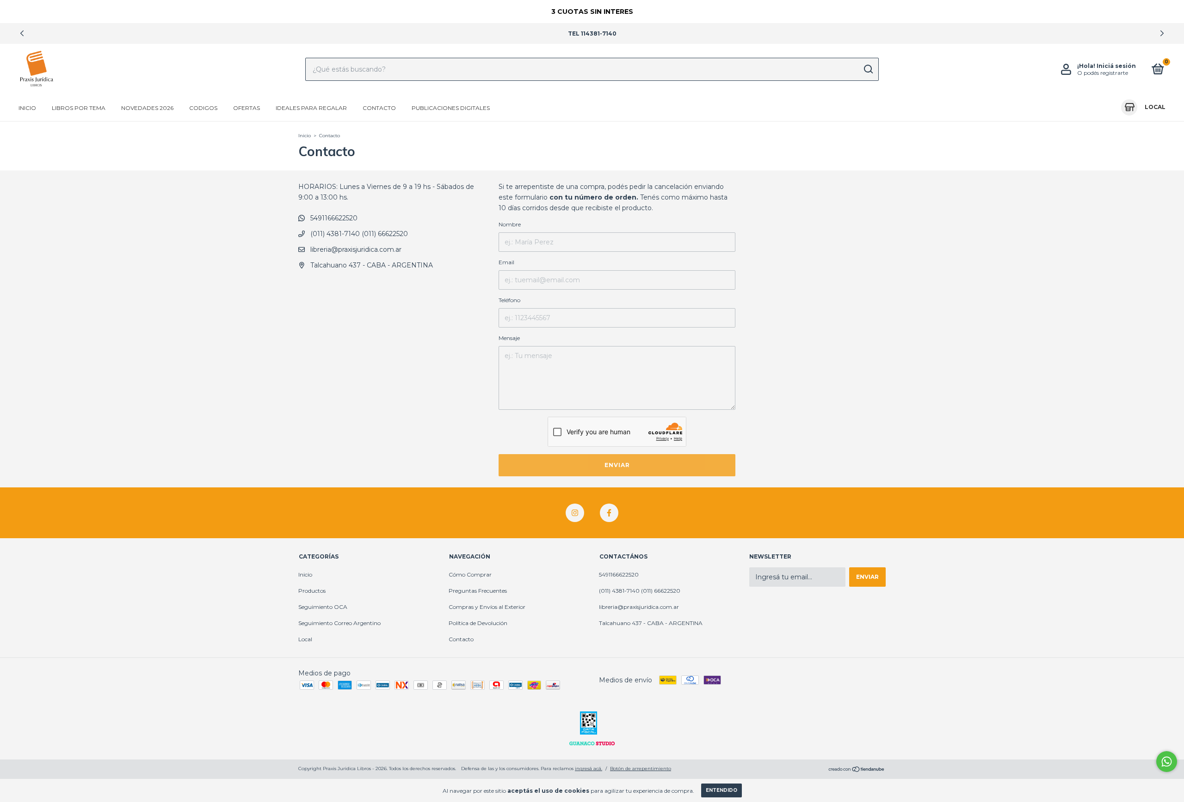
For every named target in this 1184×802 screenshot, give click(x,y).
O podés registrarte (1102, 72)
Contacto (379, 107)
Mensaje (509, 337)
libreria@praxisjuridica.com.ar (355, 249)
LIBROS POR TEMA (78, 107)
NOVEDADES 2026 (147, 107)
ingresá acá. (588, 769)
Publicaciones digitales (451, 107)
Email (506, 262)
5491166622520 (333, 218)
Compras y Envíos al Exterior (487, 606)
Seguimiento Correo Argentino (339, 623)
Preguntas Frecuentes (478, 590)
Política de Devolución (478, 623)
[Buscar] (868, 69)
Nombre (510, 224)
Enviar (617, 465)
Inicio (27, 107)
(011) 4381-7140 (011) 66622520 (358, 234)
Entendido (721, 790)
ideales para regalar (311, 107)
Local (305, 639)
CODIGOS (203, 107)
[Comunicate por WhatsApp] (1166, 761)
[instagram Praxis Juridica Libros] (575, 513)
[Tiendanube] (857, 770)
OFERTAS (246, 107)
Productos (312, 590)
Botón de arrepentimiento (640, 769)
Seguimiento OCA (322, 606)
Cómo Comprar (470, 574)
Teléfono (509, 300)
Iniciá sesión (1116, 65)
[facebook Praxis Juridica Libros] (609, 513)
